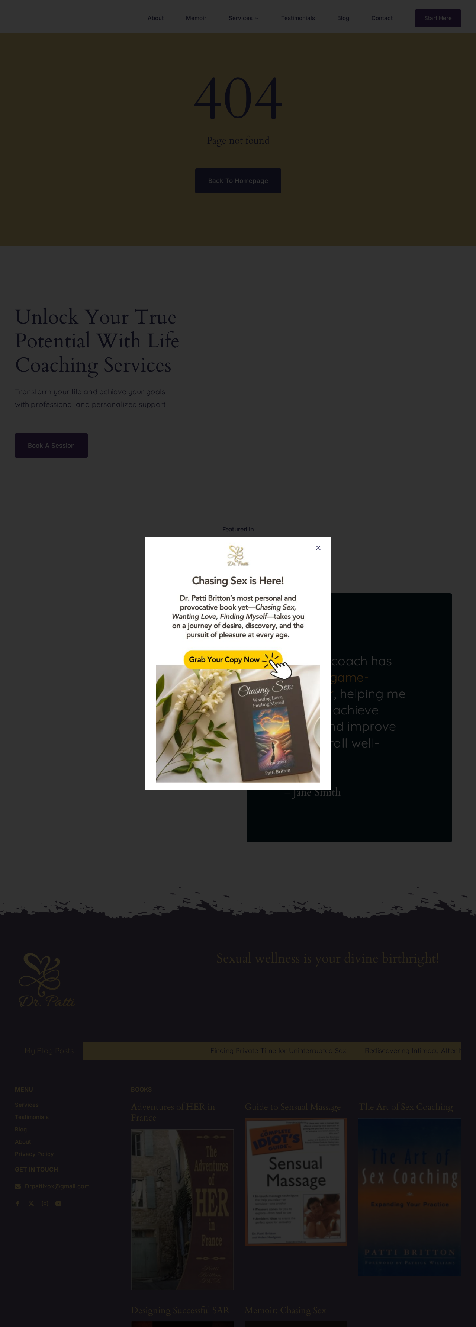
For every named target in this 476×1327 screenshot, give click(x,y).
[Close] (318, 547)
